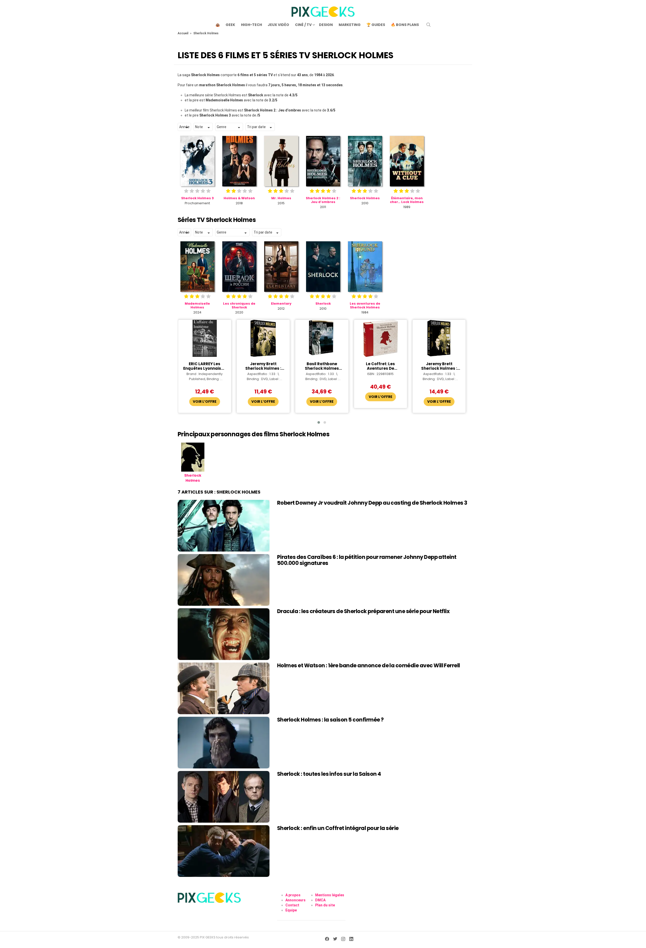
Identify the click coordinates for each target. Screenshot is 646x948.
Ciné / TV (303, 24)
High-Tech (251, 24)
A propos (293, 895)
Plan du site (325, 905)
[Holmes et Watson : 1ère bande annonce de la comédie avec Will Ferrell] (224, 688)
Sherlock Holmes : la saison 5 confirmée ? (330, 719)
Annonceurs (295, 900)
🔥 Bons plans (405, 24)
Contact (292, 905)
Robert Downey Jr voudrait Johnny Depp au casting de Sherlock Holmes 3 (372, 502)
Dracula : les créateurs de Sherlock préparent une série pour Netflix (363, 611)
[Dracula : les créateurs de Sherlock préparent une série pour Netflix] (224, 634)
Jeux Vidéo (278, 24)
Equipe (291, 910)
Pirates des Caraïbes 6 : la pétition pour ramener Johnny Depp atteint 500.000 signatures (366, 560)
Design (326, 24)
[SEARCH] (428, 25)
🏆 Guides (375, 24)
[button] (319, 422)
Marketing (350, 24)
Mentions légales (329, 895)
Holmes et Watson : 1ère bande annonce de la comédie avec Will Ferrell (368, 665)
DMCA (320, 900)
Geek (230, 24)
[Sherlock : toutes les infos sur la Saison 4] (224, 797)
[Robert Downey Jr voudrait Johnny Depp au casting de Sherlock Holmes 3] (224, 526)
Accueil (183, 33)
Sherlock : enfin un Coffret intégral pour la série (338, 828)
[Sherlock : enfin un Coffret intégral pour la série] (224, 851)
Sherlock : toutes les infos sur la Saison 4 (329, 774)
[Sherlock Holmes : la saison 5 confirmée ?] (224, 742)
